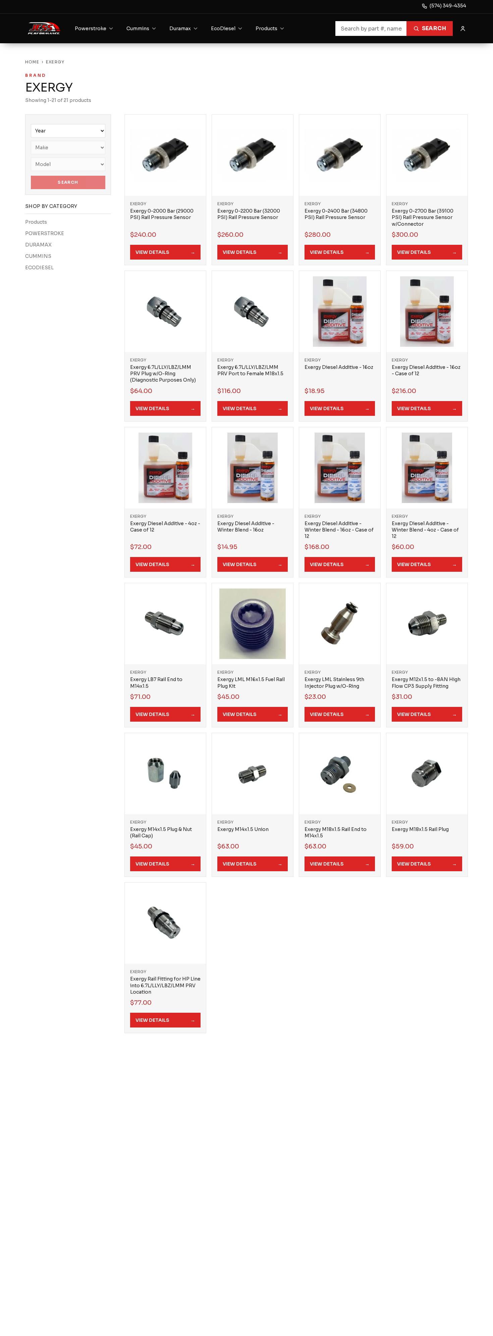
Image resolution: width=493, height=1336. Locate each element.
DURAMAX (38, 245)
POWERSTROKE (44, 233)
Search (434, 28)
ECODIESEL (39, 268)
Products (36, 222)
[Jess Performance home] (44, 28)
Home (32, 61)
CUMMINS (38, 256)
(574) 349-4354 (448, 6)
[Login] (462, 28)
